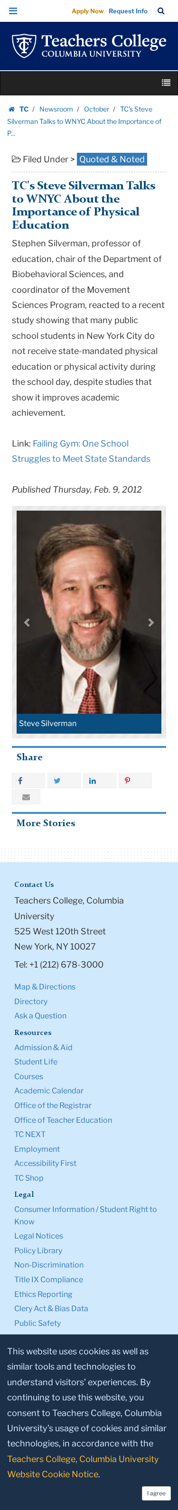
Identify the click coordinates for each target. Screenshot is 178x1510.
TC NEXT (30, 1134)
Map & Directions (44, 986)
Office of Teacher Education (63, 1120)
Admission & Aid (43, 1047)
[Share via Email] (26, 796)
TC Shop (29, 1178)
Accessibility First (45, 1163)
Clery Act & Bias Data (51, 1308)
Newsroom (56, 109)
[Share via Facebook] (28, 780)
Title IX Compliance (48, 1279)
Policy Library (38, 1250)
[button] (13, 11)
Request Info (128, 11)
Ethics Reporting (43, 1294)
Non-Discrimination (49, 1264)
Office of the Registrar (53, 1105)
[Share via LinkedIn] (99, 780)
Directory (30, 1001)
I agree (156, 1493)
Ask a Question (40, 1015)
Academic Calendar (49, 1090)
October (96, 109)
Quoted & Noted (112, 159)
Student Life (35, 1061)
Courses (28, 1076)
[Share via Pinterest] (135, 780)
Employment (37, 1149)
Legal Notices (38, 1235)
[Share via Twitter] (64, 780)
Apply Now (88, 11)
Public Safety (37, 1323)
